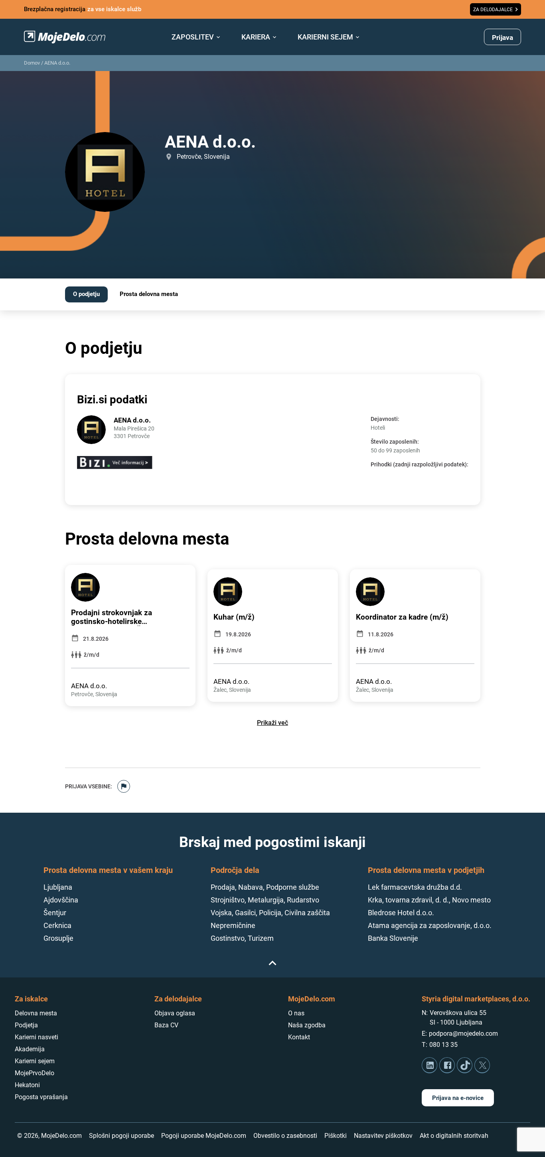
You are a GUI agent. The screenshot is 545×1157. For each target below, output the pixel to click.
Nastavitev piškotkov (383, 1135)
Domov (32, 63)
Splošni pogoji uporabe (121, 1135)
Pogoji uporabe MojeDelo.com (203, 1135)
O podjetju (86, 294)
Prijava (502, 37)
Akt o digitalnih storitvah (454, 1135)
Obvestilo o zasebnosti (285, 1135)
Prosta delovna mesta (149, 294)
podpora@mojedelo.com (463, 1033)
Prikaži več (272, 723)
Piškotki (335, 1135)
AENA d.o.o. (57, 63)
